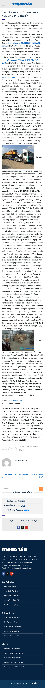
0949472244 (6, 77)
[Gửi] (41, 489)
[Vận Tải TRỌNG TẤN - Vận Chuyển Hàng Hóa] (22, 3)
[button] (3, 4)
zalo (13, 77)
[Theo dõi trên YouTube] (26, 527)
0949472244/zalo (15, 400)
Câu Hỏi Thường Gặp (11, 605)
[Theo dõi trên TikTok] (22, 527)
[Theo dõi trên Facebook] (18, 527)
